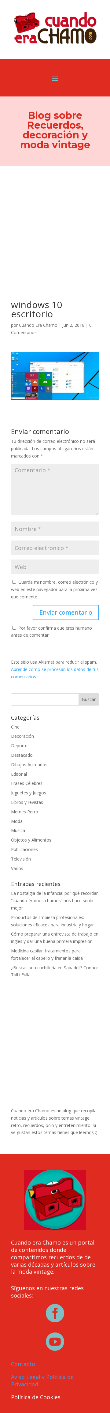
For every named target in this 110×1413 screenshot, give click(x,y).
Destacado (22, 755)
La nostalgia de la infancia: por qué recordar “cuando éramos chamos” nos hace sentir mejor (54, 900)
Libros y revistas (27, 802)
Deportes (20, 745)
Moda (17, 821)
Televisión (21, 859)
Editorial (19, 774)
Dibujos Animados (29, 764)
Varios (17, 868)
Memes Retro (24, 812)
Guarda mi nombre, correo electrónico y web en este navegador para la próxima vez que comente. (54, 589)
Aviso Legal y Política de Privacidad (42, 1380)
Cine (15, 727)
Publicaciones (24, 849)
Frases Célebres (26, 783)
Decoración (22, 736)
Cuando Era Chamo (38, 325)
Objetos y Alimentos (31, 840)
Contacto (23, 1364)
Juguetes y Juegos (28, 793)
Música (18, 830)
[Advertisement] (55, 224)
